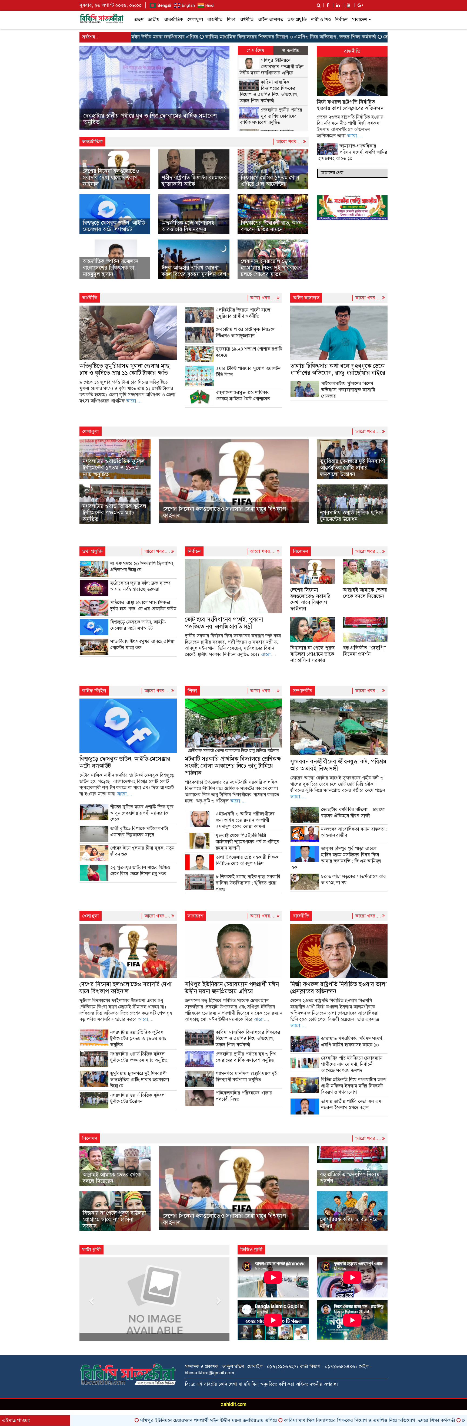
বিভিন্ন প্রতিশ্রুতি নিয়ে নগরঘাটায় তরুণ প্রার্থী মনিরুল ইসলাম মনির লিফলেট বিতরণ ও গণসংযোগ (353, 1086)
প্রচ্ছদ (139, 19)
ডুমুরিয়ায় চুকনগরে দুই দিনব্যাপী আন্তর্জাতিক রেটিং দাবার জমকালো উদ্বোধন (352, 468)
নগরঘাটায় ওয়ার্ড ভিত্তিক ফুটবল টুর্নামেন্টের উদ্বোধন (351, 516)
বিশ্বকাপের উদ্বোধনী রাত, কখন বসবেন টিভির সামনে (271, 226)
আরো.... (354, 136)
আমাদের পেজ (332, 172)
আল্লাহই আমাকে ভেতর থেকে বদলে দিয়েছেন (365, 593)
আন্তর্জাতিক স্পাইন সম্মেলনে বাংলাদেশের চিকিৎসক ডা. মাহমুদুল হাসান (110, 268)
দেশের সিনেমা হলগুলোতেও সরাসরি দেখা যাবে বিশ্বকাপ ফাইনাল (111, 178)
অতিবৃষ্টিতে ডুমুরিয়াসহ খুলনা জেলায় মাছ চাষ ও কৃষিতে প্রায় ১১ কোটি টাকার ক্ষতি (124, 369)
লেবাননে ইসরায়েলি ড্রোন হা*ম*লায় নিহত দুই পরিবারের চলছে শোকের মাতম (271, 268)
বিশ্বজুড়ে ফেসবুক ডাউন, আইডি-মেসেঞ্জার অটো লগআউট (115, 226)
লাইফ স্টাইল (94, 691)
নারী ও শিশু (321, 19)
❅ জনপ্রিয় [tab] (290, 50)
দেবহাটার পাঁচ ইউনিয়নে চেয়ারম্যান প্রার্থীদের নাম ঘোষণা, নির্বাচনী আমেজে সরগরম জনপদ (351, 1064)
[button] (90, 88)
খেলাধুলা (195, 19)
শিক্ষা (231, 19)
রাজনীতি (215, 19)
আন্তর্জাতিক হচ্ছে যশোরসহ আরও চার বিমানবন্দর (188, 226)
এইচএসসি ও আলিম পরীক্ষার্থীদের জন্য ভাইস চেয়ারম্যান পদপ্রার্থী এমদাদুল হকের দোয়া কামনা (245, 820)
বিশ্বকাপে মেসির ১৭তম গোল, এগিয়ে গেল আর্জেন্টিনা (271, 181)
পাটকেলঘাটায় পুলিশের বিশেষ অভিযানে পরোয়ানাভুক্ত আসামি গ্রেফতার (348, 390)
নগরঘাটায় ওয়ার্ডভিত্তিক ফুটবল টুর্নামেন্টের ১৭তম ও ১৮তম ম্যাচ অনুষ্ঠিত (114, 468)
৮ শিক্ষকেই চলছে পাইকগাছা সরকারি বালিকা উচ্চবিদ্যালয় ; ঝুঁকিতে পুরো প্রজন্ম (248, 883)
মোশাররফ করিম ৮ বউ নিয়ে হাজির (349, 1222)
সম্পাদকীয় (302, 691)
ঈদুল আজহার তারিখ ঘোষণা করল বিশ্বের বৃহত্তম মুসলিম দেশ (194, 271)
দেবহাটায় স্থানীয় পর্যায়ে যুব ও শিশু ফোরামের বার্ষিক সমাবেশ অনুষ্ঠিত (385, 37)
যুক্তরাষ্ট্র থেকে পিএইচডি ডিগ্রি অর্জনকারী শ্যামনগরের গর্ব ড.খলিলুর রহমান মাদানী (247, 842)
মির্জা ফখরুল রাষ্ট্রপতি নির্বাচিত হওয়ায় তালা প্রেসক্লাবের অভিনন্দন (350, 105)
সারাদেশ (360, 19)
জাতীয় (153, 19)
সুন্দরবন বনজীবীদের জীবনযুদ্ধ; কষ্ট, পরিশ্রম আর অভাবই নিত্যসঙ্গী (338, 765)
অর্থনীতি (246, 19)
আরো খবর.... (289, 142)
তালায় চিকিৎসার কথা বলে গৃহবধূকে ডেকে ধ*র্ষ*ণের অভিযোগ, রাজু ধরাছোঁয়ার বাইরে (337, 369)
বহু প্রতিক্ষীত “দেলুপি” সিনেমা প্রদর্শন (364, 651)
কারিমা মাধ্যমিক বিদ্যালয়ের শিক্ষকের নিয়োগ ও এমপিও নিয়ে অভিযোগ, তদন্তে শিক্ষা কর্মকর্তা (229, 37)
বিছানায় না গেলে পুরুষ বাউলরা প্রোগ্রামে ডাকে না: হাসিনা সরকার (312, 654)
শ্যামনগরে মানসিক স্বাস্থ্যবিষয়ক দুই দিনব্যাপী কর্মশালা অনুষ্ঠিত (152, 122)
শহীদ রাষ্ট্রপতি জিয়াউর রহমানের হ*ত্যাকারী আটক (194, 181)
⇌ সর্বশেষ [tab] (255, 50)
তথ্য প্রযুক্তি (297, 19)
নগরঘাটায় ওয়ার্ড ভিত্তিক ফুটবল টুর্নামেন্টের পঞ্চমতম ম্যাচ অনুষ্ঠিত (114, 513)
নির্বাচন (341, 19)
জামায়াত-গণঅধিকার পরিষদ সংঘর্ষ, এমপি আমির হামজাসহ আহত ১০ (353, 152)
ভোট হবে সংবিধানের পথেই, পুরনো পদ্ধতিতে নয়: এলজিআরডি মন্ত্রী (224, 623)
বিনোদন (300, 551)
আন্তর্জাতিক (173, 19)
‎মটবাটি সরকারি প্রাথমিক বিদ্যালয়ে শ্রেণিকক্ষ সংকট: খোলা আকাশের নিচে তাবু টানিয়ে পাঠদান (233, 765)
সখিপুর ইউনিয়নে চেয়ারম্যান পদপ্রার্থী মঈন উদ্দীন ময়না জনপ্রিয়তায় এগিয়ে (271, 67)
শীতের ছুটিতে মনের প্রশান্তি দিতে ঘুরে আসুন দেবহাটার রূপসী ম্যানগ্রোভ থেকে (142, 813)
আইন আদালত (270, 19)
